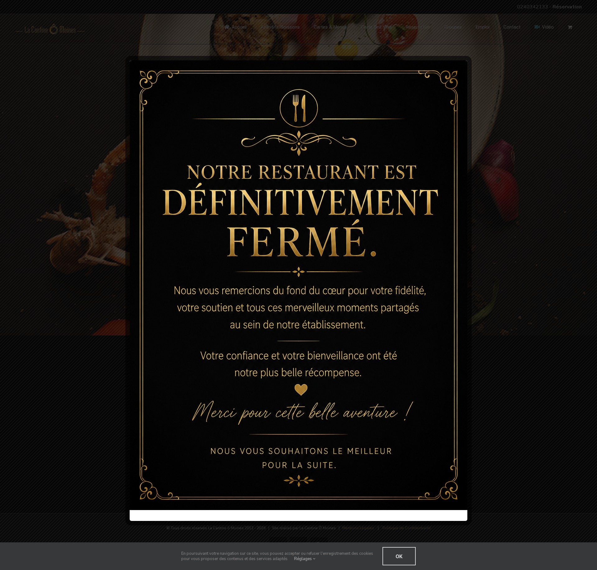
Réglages (303, 559)
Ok (399, 556)
